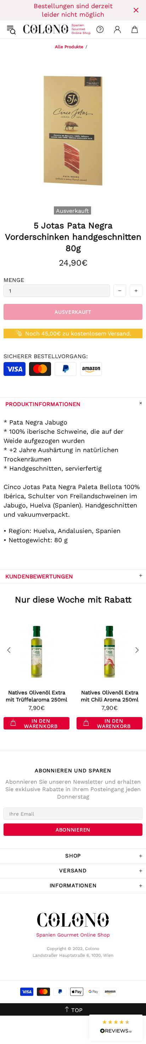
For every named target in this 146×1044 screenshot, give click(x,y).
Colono (29, 29)
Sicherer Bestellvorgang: (46, 356)
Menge (14, 280)
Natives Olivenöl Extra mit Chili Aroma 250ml (110, 696)
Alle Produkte (69, 46)
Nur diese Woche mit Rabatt (73, 600)
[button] (115, 1027)
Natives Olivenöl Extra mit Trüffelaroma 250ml (36, 696)
